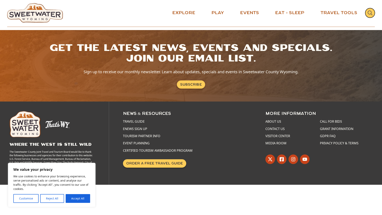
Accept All (77, 198)
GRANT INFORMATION (336, 129)
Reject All (52, 198)
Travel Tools (338, 12)
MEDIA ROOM (275, 143)
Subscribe (191, 84)
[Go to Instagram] (293, 159)
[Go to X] (270, 159)
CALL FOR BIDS (331, 121)
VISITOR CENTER (277, 136)
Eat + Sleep (289, 12)
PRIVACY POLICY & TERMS (339, 143)
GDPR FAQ (328, 136)
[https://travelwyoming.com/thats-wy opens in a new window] (57, 124)
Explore (183, 12)
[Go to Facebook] (281, 159)
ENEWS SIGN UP (135, 129)
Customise (26, 198)
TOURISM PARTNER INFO (141, 136)
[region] (52, 185)
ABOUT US (273, 121)
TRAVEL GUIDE (134, 121)
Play (217, 12)
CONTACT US (275, 129)
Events (249, 12)
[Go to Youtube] (305, 159)
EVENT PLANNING (136, 143)
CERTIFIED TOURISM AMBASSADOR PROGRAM (158, 150)
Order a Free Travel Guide (154, 163)
